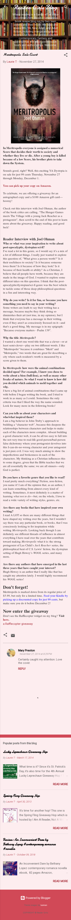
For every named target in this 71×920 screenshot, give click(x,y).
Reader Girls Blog (35, 7)
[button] (65, 55)
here (6, 619)
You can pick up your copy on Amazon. (27, 186)
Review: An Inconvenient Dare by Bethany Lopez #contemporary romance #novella (29, 844)
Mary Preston (26, 650)
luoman (44, 905)
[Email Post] (13, 637)
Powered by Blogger (38, 898)
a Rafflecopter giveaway (18, 624)
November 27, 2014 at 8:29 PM (36, 654)
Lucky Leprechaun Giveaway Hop (25, 751)
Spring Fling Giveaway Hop (21, 795)
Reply (22, 668)
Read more (60, 784)
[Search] (65, 7)
